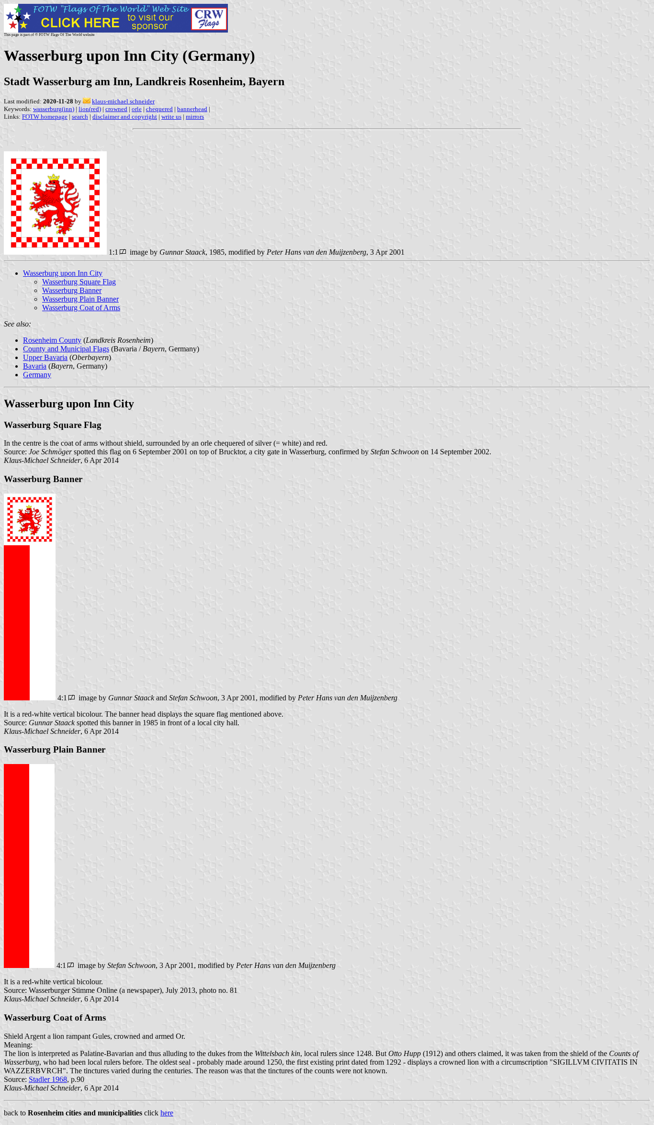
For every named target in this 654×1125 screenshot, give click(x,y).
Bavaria (34, 366)
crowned (116, 108)
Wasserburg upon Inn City (62, 273)
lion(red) (90, 108)
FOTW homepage (45, 116)
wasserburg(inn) (53, 108)
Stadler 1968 (48, 1079)
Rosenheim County (52, 340)
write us (171, 116)
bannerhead (192, 108)
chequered (159, 108)
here (166, 1113)
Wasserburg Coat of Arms (81, 308)
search (80, 116)
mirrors (195, 116)
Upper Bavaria (45, 357)
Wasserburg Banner (71, 290)
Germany (37, 375)
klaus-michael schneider (123, 101)
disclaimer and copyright (124, 116)
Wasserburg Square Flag (79, 282)
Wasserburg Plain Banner (80, 299)
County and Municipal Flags (66, 349)
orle (137, 108)
